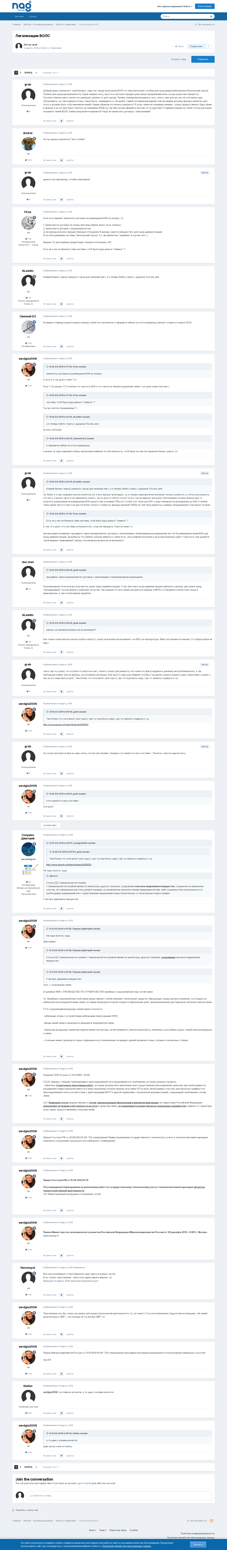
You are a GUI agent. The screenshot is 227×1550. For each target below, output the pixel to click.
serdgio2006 (28, 358)
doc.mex (28, 562)
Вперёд (28, 72)
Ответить (203, 59)
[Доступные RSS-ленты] (211, 1521)
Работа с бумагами (51, 48)
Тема (102, 1530)
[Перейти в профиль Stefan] (28, 1397)
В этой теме (198, 16)
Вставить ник (49, 121)
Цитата (70, 121)
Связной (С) (28, 316)
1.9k (29, 1294)
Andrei (27, 133)
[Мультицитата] (61, 121)
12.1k (29, 160)
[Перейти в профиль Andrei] (28, 144)
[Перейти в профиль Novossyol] (28, 1278)
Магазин (19, 16)
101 (29, 589)
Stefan (27, 1386)
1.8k (29, 238)
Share (180, 46)
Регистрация (204, 6)
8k (29, 882)
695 (29, 1413)
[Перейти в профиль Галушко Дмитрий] (28, 849)
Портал (32, 16)
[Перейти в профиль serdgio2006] (28, 370)
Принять (198, 1544)
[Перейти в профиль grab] (18, 46)
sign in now (83, 1483)
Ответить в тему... (42, 1495)
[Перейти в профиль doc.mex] (28, 573)
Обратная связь (118, 1530)
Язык (92, 1530)
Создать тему (178, 59)
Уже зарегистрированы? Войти (174, 6)
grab (34, 44)
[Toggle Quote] (47, 366)
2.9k (29, 385)
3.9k (29, 343)
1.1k (29, 297)
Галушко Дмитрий (27, 836)
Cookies (134, 1530)
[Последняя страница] (36, 73)
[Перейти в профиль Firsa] (28, 223)
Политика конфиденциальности (198, 1533)
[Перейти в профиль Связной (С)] (28, 327)
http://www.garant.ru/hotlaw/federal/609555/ (65, 724)
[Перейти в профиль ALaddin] (28, 282)
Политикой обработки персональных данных (126, 1546)
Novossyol (28, 1267)
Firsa (27, 212)
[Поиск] (211, 16)
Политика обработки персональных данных (191, 1537)
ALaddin (28, 270)
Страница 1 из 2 (50, 72)
